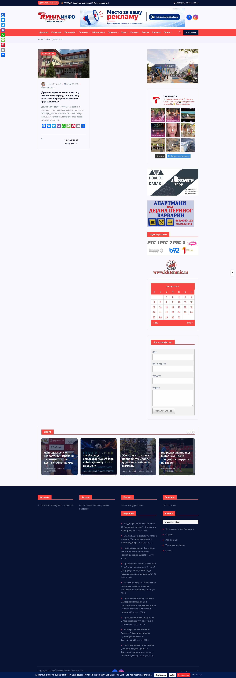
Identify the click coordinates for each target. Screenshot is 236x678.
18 (185, 307)
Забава (145, 32)
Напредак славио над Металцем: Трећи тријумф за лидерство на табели (137, 457)
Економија (70, 32)
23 (173, 312)
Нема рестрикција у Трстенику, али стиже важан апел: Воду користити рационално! (138, 551)
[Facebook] (2, 15)
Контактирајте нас (163, 411)
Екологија (56, 32)
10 (179, 302)
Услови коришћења (175, 545)
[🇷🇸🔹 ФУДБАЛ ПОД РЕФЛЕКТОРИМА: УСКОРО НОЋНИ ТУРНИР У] (158, 130)
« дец (155, 323)
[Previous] (188, 432)
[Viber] (2, 30)
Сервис (169, 534)
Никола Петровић (54, 84)
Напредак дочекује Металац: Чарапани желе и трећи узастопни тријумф (174, 457)
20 (62, 39)
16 (173, 307)
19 (191, 307)
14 (160, 307)
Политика (83, 32)
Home (40, 39)
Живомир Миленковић (131, 468)
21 (160, 312)
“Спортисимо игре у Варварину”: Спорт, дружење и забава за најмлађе (97, 460)
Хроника (156, 32)
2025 (47, 39)
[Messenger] (2, 20)
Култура (134, 32)
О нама (168, 550)
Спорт (167, 32)
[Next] (193, 432)
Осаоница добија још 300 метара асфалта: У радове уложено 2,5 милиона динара (139, 539)
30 (173, 317)
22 (166, 312)
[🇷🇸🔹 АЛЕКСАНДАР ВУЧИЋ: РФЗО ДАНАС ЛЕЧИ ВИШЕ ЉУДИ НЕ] (158, 115)
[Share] (2, 54)
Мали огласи (171, 540)
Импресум (191, 32)
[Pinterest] (2, 44)
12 (191, 302)
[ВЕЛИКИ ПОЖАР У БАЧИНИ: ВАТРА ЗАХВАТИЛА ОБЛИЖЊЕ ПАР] (188, 145)
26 (191, 312)
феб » (190, 323)
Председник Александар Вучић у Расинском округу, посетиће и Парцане (138, 621)
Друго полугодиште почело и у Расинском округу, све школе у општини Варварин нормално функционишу (60, 97)
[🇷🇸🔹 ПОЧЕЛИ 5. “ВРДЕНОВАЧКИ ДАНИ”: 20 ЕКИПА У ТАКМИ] (188, 130)
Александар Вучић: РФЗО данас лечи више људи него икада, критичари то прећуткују (138, 586)
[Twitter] (2, 25)
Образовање (98, 32)
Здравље (112, 32)
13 (154, 307)
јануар (55, 39)
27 (154, 317)
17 (179, 307)
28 (160, 317)
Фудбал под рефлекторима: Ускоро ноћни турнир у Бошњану (59, 460)
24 (179, 312)
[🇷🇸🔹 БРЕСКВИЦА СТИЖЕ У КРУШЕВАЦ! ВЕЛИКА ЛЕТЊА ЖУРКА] (173, 130)
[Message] (2, 39)
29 (166, 317)
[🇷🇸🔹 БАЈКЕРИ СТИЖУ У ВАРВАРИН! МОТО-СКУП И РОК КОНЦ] (188, 115)
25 (185, 312)
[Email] (2, 49)
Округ (124, 32)
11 (185, 302)
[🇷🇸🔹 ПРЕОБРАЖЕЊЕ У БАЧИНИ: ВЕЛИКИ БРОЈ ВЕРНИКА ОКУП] (173, 115)
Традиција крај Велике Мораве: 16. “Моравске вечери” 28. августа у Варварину (138, 527)
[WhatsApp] (2, 35)
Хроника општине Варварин (179, 529)
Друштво (43, 32)
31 (179, 317)
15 (167, 307)
